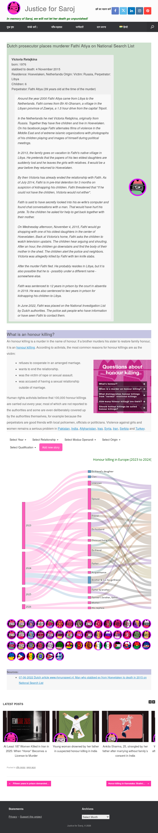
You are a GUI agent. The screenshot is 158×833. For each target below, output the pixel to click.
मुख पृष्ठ (10, 27)
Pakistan (64, 428)
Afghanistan (88, 428)
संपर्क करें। (32, 27)
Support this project (31, 816)
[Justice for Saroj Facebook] (115, 10)
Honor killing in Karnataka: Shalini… (128, 783)
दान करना (101, 27)
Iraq (100, 428)
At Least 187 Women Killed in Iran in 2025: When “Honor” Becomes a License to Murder (26, 750)
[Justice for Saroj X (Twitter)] (123, 10)
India (74, 428)
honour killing (25, 347)
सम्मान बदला (30, 767)
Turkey (140, 428)
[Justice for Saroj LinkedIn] (131, 10)
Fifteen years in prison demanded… (29, 783)
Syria (107, 428)
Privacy (13, 816)
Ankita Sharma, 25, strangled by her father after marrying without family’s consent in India (125, 750)
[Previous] (150, 702)
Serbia (124, 428)
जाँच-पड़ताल (56, 27)
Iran (115, 428)
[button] (152, 27)
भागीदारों (79, 27)
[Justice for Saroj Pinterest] (147, 10)
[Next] (153, 702)
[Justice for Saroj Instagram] (139, 10)
